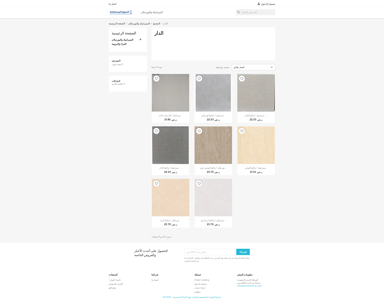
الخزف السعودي (116, 283)
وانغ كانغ (112, 287)
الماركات (116, 81)
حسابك (197, 274)
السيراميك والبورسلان (152, 12)
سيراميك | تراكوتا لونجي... (256, 167)
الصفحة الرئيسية (124, 33)
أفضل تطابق (254, 67)
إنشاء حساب (199, 287)
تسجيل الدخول (200, 283)
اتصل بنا (112, 3)
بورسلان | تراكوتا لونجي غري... (213, 167)
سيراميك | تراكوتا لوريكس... (213, 115)
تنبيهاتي (197, 291)
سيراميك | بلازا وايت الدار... (170, 115)
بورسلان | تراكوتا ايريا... (170, 220)
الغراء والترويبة (119, 43)
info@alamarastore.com (249, 285)
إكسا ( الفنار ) (114, 279)
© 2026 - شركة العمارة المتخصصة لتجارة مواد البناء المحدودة (192, 297)
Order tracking (201, 279)
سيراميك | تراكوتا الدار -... (256, 115)
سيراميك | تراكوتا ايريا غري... (213, 220)
